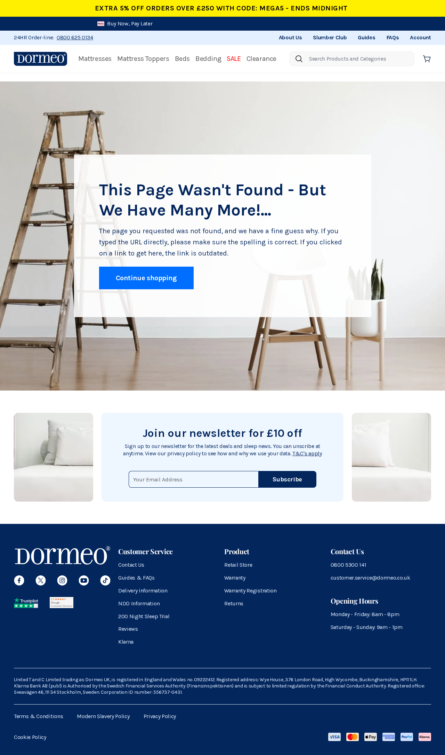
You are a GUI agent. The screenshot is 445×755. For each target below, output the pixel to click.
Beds (182, 59)
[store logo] (40, 59)
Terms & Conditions (38, 716)
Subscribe (287, 479)
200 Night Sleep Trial (143, 616)
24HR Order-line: (53, 37)
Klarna (126, 641)
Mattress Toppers (143, 59)
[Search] (299, 59)
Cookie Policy (30, 737)
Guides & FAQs (136, 577)
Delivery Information (143, 590)
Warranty (234, 577)
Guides (366, 37)
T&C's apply (307, 453)
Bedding (208, 59)
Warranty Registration (250, 590)
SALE (234, 59)
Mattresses (95, 59)
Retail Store (238, 564)
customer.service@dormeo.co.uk (370, 577)
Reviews (128, 629)
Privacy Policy (160, 716)
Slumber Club (330, 37)
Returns (233, 603)
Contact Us (131, 564)
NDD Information (139, 603)
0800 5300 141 (348, 564)
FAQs (393, 37)
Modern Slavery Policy (103, 716)
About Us (290, 37)
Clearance (261, 59)
